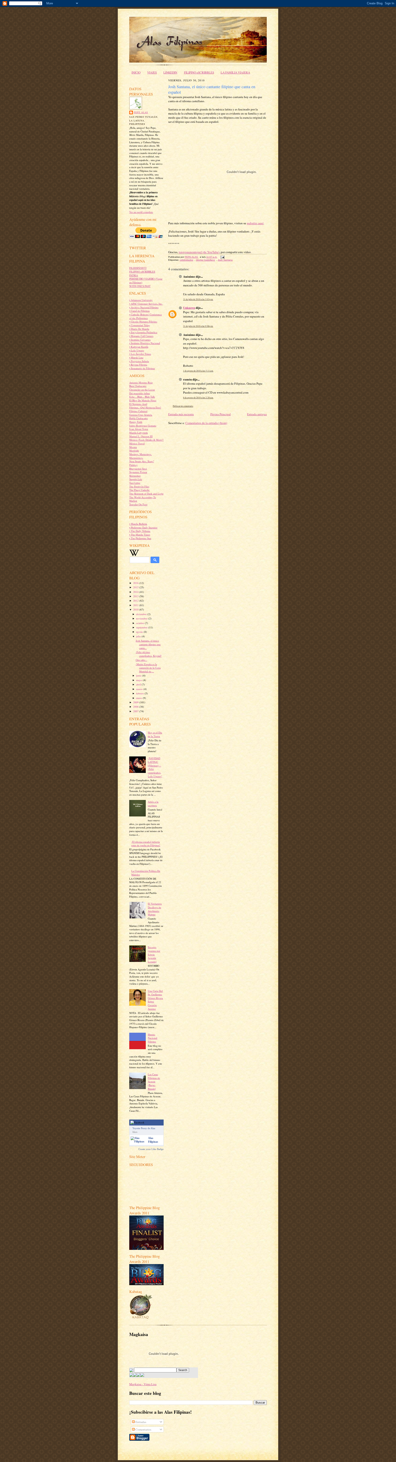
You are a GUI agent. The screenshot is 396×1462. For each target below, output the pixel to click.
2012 (136, 600)
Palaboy (133, 465)
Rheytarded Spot (138, 468)
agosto (140, 631)
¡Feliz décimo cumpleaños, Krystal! (149, 653)
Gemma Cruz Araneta (140, 414)
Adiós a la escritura (153, 803)
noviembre (142, 618)
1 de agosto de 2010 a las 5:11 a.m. (198, 370)
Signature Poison (138, 472)
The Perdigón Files (139, 486)
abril (139, 684)
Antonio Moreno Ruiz (141, 382)
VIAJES (152, 72)
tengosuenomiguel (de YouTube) (199, 252)
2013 (136, 596)
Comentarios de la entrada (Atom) (206, 423)
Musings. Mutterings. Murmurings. (140, 456)
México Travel (137, 443)
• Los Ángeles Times (140, 354)
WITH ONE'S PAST (140, 286)
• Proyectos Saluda (139, 361)
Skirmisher (135, 475)
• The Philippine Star (140, 538)
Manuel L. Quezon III (141, 436)
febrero (140, 693)
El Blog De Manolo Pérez (142, 400)
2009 (136, 702)
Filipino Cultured (138, 411)
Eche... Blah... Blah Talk (142, 396)
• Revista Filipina (138, 364)
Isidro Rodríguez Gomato (142, 425)
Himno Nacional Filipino (152, 1038)
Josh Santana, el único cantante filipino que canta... (148, 644)
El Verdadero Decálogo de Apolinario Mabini (155, 909)
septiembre (142, 627)
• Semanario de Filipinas (142, 368)
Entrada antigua (257, 414)
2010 (136, 609)
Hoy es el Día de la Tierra (155, 734)
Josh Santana (225, 260)
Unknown (189, 307)
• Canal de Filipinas (139, 310)
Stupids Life (135, 479)
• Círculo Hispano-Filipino (143, 321)
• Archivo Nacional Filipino (144, 307)
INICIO (136, 72)
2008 (136, 706)
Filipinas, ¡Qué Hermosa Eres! (145, 407)
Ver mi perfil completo (141, 212)
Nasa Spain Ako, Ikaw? (141, 461)
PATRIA (133, 275)
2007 (136, 711)
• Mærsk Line (136, 357)
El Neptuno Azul (138, 404)
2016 (136, 583)
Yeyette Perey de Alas (143, 1128)
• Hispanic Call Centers (141, 336)
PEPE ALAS (141, 112)
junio (139, 675)
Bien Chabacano (137, 386)
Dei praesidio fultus (139, 393)
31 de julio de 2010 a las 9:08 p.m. (198, 326)
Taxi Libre (134, 483)
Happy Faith (135, 422)
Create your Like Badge (151, 1149)
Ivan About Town (138, 429)
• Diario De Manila (139, 329)
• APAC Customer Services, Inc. (146, 303)
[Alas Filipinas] (138, 1141)
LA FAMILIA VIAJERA (235, 72)
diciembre (141, 614)
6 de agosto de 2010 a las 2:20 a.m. (198, 397)
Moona (133, 447)
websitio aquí (255, 223)
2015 (136, 587)
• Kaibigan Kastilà (138, 346)
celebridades (186, 260)
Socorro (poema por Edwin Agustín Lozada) (154, 954)
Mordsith (134, 450)
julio (139, 636)
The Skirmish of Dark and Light (146, 493)
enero (139, 698)
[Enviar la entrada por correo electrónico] (222, 257)
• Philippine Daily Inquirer (143, 527)
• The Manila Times (139, 534)
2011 (136, 605)
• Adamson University (141, 300)
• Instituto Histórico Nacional (144, 343)
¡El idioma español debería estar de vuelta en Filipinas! (145, 843)
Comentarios (143, 1429)
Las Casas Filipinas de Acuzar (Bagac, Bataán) (154, 1081)
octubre (140, 623)
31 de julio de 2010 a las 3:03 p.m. (198, 299)
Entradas (140, 1422)
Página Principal (220, 414)
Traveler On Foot (138, 504)
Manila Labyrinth (138, 432)
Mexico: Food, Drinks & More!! (146, 439)
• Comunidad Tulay (139, 325)
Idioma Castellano (205, 260)
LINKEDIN (170, 72)
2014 (136, 592)
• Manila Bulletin (138, 524)
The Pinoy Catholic (139, 490)
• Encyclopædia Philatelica (143, 332)
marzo (139, 689)
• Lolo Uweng (136, 350)
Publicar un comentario (183, 406)
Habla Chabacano (138, 418)
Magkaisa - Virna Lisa (143, 1384)
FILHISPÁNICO (137, 268)
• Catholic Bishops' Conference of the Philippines (145, 316)
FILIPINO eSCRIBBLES (199, 72)
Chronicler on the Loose (142, 389)
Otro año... (141, 660)
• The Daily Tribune (139, 531)
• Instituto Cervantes (140, 339)
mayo (139, 680)
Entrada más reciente (181, 414)
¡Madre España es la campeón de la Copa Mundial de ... (148, 668)
